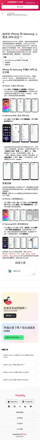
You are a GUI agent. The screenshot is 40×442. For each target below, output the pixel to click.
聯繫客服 (9, 315)
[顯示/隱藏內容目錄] (26, 57)
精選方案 (7, 64)
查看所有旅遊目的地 (12, 337)
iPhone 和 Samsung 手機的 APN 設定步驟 (16, 60)
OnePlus (5, 256)
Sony (33, 254)
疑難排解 (7, 62)
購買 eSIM (20, 7)
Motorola (12, 254)
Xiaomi (29, 252)
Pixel (22, 254)
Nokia (28, 254)
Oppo (12, 256)
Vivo (18, 254)
